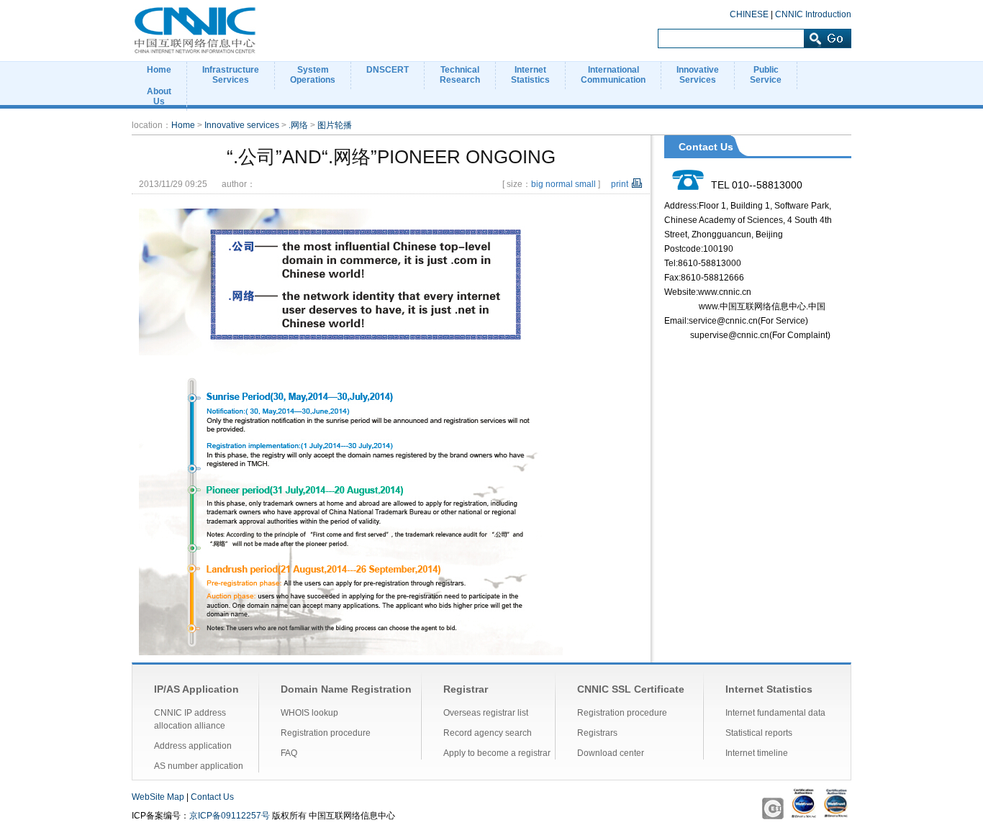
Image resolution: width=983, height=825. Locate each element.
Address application (193, 746)
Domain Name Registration (346, 689)
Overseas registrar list (485, 713)
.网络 (298, 125)
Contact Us (212, 797)
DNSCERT (387, 70)
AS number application (198, 766)
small (585, 184)
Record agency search (487, 733)
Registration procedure (326, 733)
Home (159, 70)
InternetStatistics (530, 75)
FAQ (289, 753)
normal (559, 184)
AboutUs (159, 96)
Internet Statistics (768, 689)
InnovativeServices (697, 75)
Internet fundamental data (775, 713)
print (619, 184)
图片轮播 (334, 125)
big (537, 184)
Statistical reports (758, 733)
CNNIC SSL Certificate (630, 689)
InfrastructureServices (230, 75)
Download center (610, 753)
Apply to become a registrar (497, 753)
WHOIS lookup (309, 713)
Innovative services (241, 125)
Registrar (465, 689)
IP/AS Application (196, 689)
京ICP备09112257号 (229, 816)
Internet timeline (756, 753)
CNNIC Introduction (813, 14)
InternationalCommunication (613, 75)
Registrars (597, 733)
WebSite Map (158, 797)
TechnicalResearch (460, 75)
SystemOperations (312, 75)
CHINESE (749, 14)
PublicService (766, 75)
